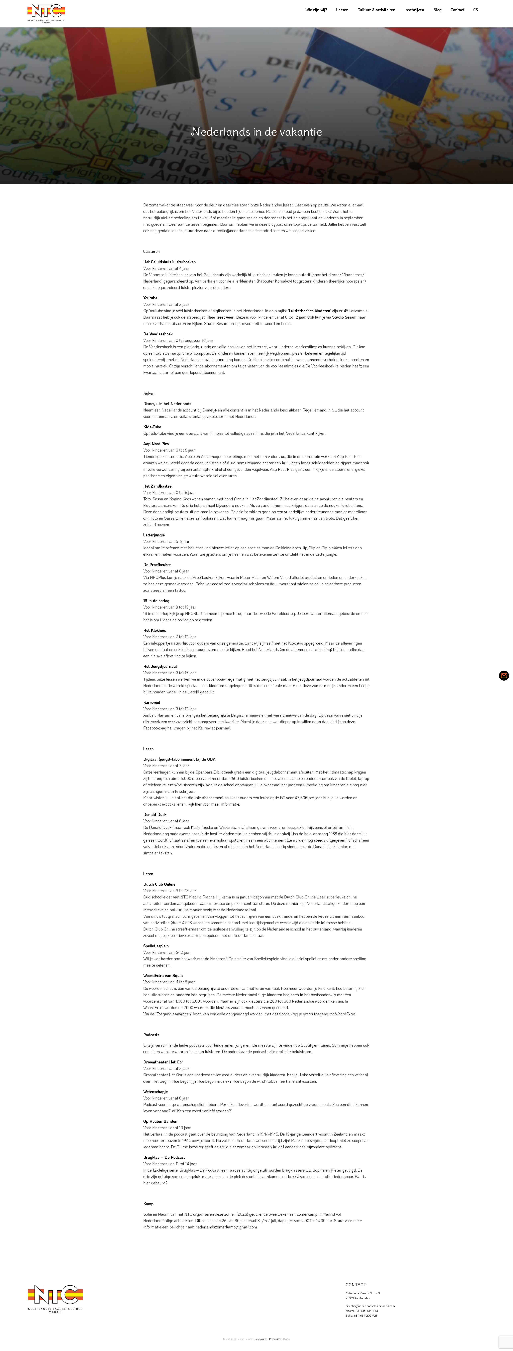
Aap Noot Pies (156, 443)
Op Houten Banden (160, 1121)
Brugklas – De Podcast (164, 1157)
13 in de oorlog (156, 600)
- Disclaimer (260, 1338)
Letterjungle (154, 534)
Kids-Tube (152, 426)
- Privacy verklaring (279, 1338)
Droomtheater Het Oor (163, 1061)
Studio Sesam (344, 317)
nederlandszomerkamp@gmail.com (226, 1226)
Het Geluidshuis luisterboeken (169, 261)
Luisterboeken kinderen (309, 310)
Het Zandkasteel (158, 486)
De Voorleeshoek (158, 333)
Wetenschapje (155, 1091)
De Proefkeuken (157, 564)
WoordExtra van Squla (163, 975)
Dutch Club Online (159, 884)
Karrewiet (151, 702)
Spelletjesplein (156, 945)
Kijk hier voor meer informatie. (214, 804)
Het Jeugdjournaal (160, 666)
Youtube (150, 297)
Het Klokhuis (154, 630)
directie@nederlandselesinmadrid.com (370, 1306)
